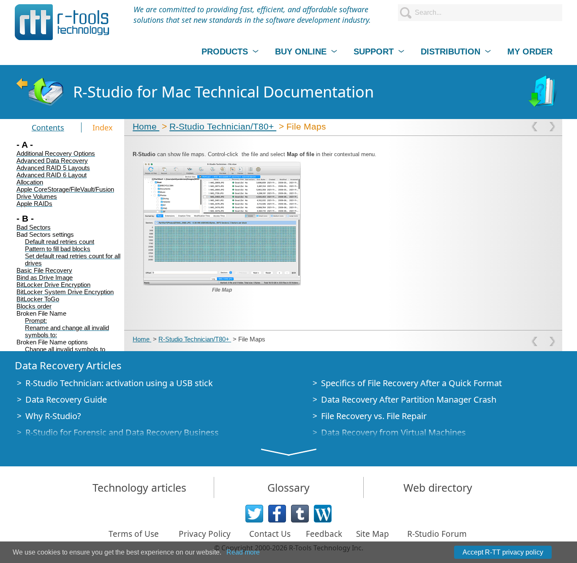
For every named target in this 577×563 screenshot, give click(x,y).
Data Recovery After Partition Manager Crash (408, 399)
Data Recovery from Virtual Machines (393, 432)
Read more (243, 552)
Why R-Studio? (53, 416)
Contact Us (270, 533)
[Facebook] (277, 513)
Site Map (372, 533)
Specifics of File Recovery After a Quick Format (411, 383)
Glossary (288, 487)
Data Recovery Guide (66, 399)
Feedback (324, 533)
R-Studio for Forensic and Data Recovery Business (122, 432)
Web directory (437, 487)
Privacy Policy (205, 533)
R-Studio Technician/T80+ (222, 126)
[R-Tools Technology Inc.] (62, 22)
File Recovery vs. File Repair (374, 416)
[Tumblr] (300, 513)
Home (146, 126)
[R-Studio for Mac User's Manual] (543, 92)
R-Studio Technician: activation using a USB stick (119, 383)
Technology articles (139, 487)
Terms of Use (134, 533)
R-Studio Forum (437, 533)
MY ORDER (530, 51)
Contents (48, 127)
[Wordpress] (323, 513)
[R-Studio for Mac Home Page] (40, 92)
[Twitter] (254, 513)
